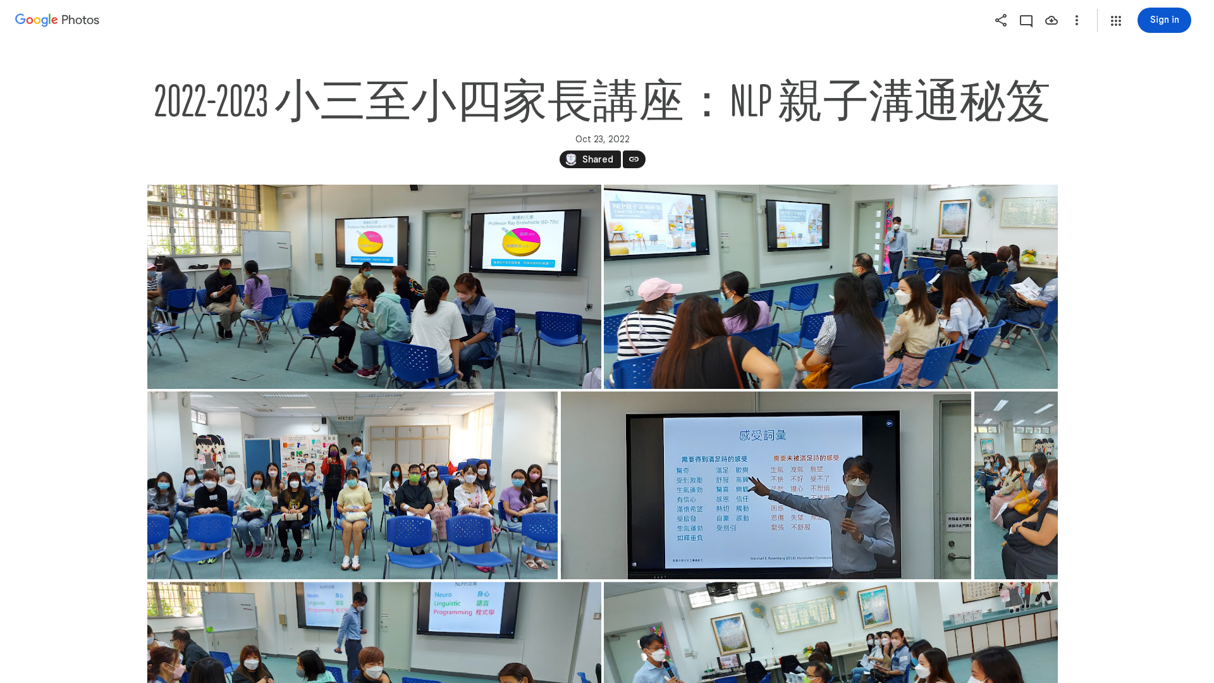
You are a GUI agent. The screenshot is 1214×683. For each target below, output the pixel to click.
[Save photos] (1051, 20)
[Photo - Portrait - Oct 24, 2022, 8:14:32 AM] (1015, 485)
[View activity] (1026, 20)
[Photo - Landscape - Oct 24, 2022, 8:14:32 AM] (374, 287)
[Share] (1001, 20)
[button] (1116, 21)
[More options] (1076, 20)
